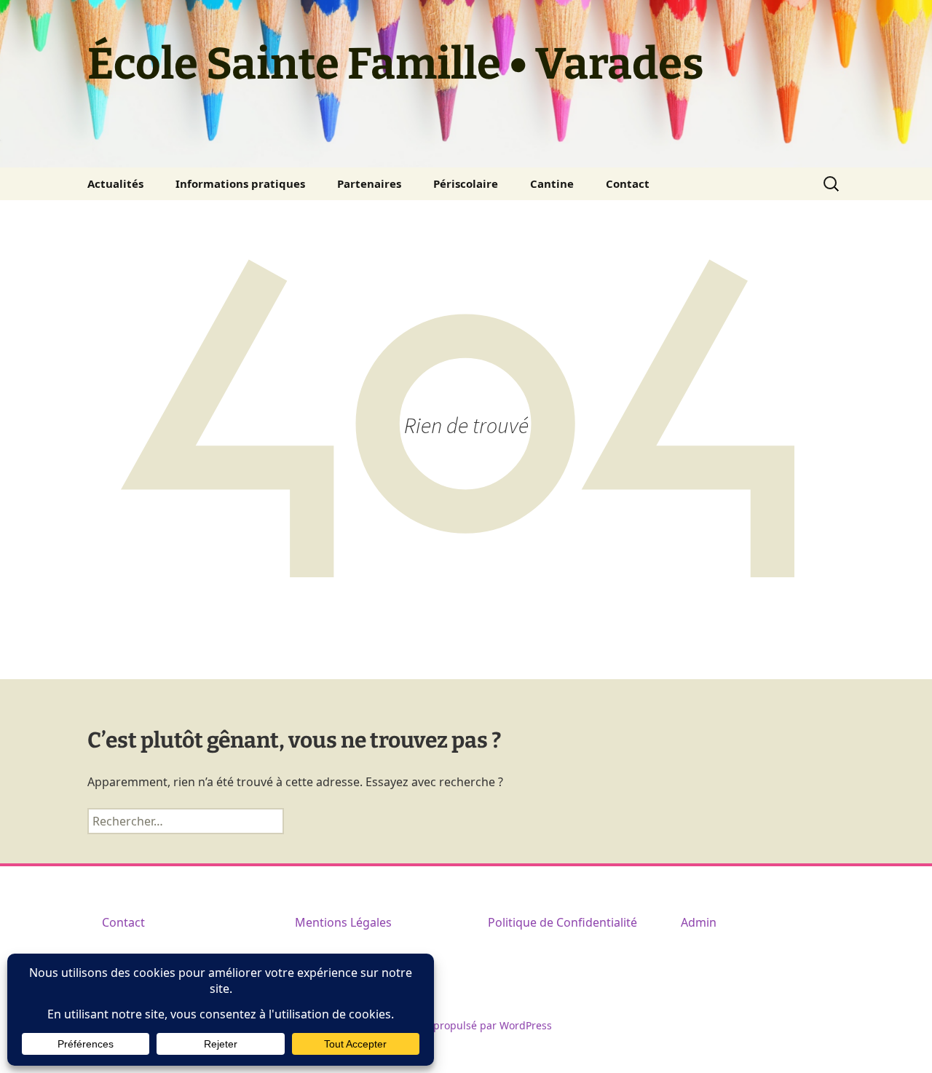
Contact (627, 183)
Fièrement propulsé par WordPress (466, 1025)
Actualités (115, 183)
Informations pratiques (240, 183)
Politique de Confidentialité (562, 922)
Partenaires (369, 183)
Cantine (552, 183)
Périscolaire (465, 183)
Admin (698, 922)
